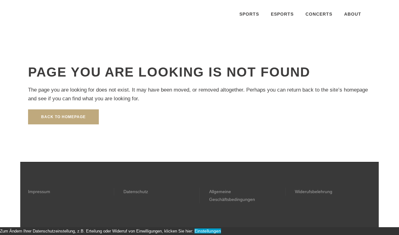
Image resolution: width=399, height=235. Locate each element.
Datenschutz (135, 191)
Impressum (39, 191)
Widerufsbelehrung (313, 191)
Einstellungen (208, 230)
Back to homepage (63, 117)
